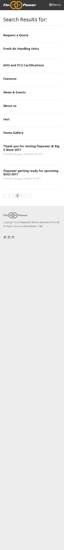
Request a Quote (15, 35)
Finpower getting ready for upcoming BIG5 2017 (30, 172)
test (6, 119)
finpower (18, 154)
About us (10, 106)
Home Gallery (13, 133)
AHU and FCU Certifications (23, 65)
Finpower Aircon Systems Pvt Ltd (39, 222)
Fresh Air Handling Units (21, 49)
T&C (40, 226)
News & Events (14, 92)
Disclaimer (30, 226)
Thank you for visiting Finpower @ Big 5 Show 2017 (31, 148)
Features (10, 79)
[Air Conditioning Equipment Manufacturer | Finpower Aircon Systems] (19, 5)
